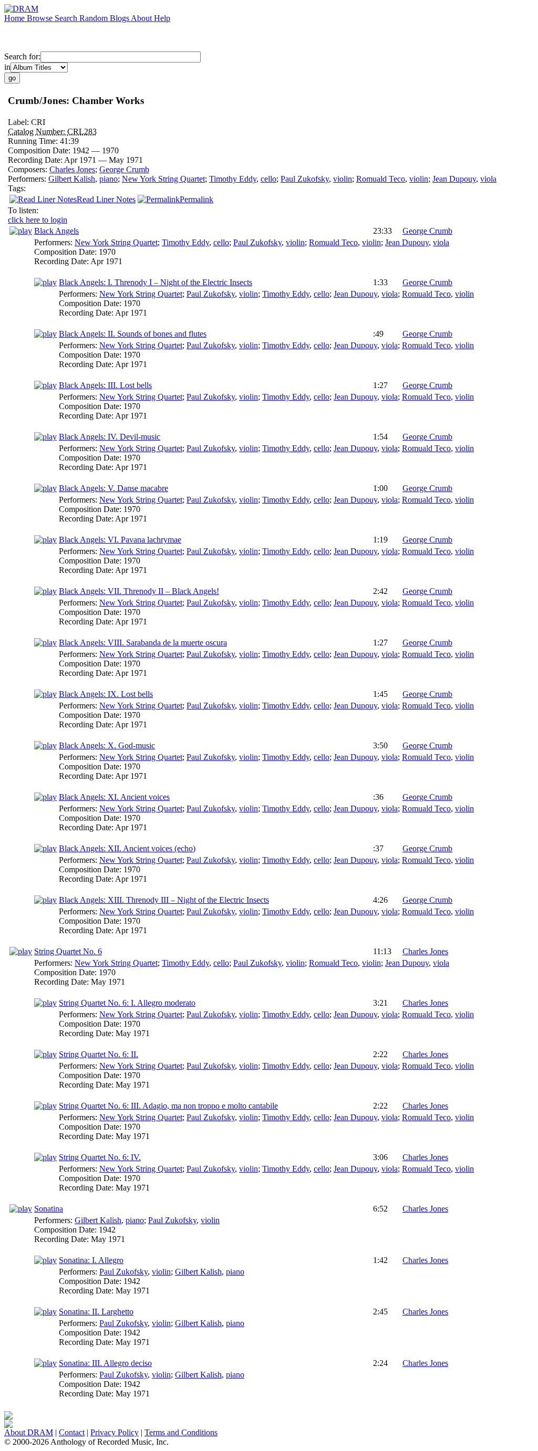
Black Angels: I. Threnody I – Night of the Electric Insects (155, 282)
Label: (19, 122)
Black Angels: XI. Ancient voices (114, 796)
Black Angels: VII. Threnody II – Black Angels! (139, 591)
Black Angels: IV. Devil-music (109, 436)
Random (94, 18)
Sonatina (48, 1208)
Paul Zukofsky (305, 178)
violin (342, 178)
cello (268, 178)
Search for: (22, 56)
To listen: (23, 210)
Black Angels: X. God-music (107, 745)
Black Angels (56, 230)
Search (67, 18)
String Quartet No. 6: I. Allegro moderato (127, 1002)
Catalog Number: (37, 131)
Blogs (120, 18)
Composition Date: (40, 150)
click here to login (37, 219)
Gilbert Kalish (71, 178)
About (142, 18)
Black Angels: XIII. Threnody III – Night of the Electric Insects (164, 899)
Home (15, 18)
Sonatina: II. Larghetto (96, 1311)
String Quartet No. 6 (68, 951)
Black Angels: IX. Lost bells (106, 694)
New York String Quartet (163, 178)
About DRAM (28, 1432)
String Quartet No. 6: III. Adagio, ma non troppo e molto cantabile (168, 1105)
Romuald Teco (380, 178)
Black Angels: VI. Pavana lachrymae (120, 539)
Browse (41, 18)
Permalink (196, 199)
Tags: (17, 188)
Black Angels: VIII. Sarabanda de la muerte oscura (143, 642)
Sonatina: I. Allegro (91, 1260)
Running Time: (34, 141)
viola (488, 178)
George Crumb (124, 169)
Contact (72, 1432)
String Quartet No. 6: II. (98, 1054)
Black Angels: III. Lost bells (105, 385)
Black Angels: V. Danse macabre (113, 488)
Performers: (28, 178)
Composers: (28, 169)
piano (108, 178)
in (7, 66)
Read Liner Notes (106, 199)
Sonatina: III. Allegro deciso (105, 1363)
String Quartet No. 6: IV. (100, 1157)
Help (162, 18)
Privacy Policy (114, 1432)
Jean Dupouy (454, 178)
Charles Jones (72, 169)
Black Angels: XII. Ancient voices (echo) (127, 848)
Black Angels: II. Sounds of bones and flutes (132, 333)
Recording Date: (36, 159)
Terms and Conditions (181, 1432)
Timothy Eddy (232, 178)
